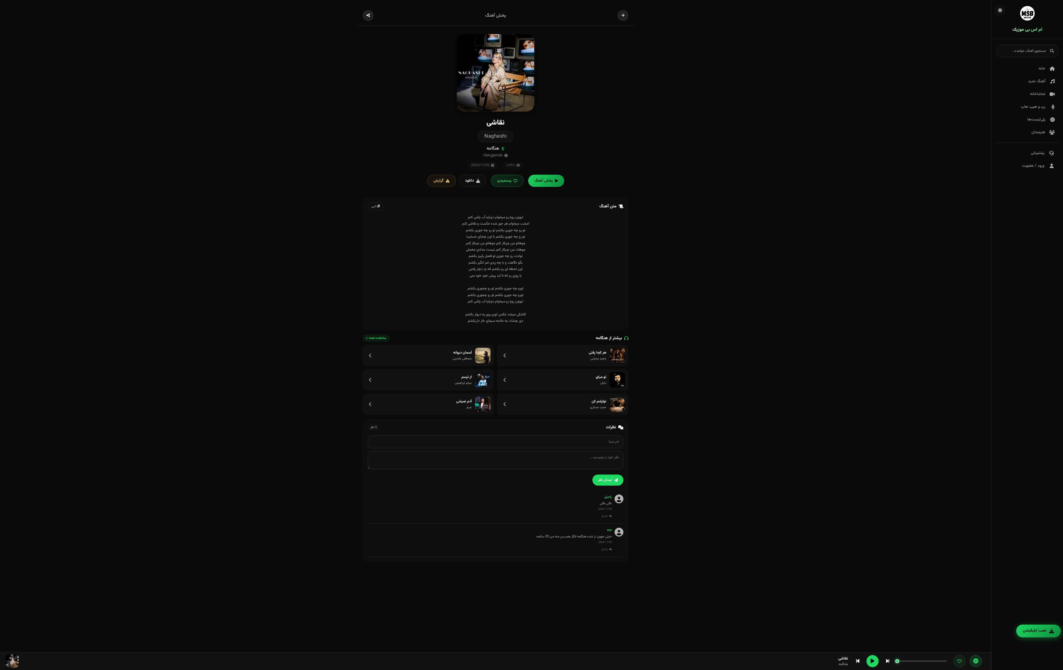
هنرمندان (1038, 132)
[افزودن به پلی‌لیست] (976, 661)
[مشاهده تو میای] (504, 379)
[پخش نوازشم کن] (617, 404)
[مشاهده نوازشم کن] (504, 404)
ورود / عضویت (1033, 166)
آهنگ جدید (1036, 81)
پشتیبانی (1037, 153)
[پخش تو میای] (617, 380)
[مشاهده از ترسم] (370, 379)
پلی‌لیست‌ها (1036, 120)
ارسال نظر (605, 480)
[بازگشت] (622, 15)
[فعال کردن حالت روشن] (1000, 10)
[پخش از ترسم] (483, 380)
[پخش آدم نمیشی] (483, 404)
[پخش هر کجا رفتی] (617, 355)
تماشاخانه (1037, 94)
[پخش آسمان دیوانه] (483, 355)
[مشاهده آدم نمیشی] (370, 404)
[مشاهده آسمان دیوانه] (370, 355)
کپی (374, 206)
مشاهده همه (377, 338)
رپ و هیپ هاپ (1033, 107)
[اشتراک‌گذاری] (368, 15)
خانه (1042, 69)
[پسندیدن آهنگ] (959, 661)
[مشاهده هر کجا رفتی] (504, 355)
